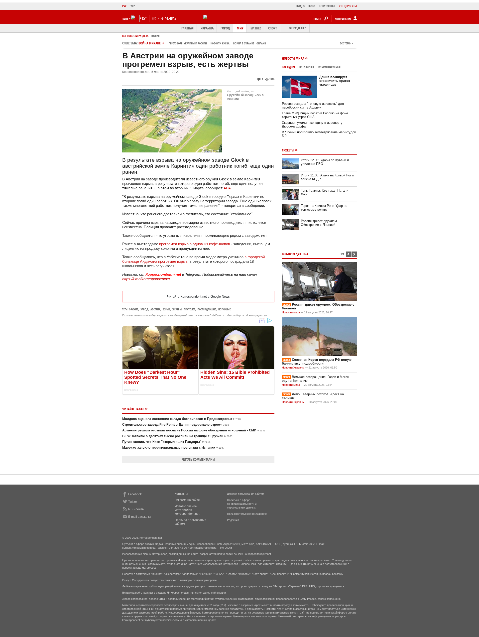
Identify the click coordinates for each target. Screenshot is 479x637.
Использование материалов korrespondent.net (187, 510)
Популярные (306, 67)
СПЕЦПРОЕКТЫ (348, 6)
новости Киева (220, 43)
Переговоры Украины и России (188, 43)
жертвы (177, 309)
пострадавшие (207, 309)
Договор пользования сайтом (245, 493)
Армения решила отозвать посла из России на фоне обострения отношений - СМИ (193, 430)
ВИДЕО (300, 6)
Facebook (135, 494)
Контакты (181, 494)
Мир (240, 28)
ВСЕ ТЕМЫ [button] (345, 43)
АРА (227, 188)
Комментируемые (329, 67)
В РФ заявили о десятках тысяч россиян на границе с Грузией (177, 436)
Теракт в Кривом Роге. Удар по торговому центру (324, 207)
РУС (124, 6)
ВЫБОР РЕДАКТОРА (295, 254)
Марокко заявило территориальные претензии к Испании (173, 447)
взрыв (166, 309)
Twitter (132, 502)
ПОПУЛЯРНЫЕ (327, 6)
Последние (288, 67)
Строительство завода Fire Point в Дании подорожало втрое (175, 424)
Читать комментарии (198, 459)
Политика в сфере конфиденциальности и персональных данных (241, 504)
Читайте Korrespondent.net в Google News (198, 296)
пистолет (189, 309)
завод (144, 309)
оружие (133, 309)
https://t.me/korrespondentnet (146, 279)
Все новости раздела (135, 36)
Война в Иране (202, 43)
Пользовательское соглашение (247, 513)
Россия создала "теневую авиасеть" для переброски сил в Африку (313, 105)
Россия (155, 36)
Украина (207, 28)
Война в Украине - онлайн (249, 43)
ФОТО (311, 6)
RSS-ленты (136, 509)
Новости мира (293, 58)
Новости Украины (293, 367)
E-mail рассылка (139, 516)
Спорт (272, 28)
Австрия (155, 309)
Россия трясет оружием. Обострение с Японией (319, 223)
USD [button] (154, 18)
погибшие (224, 309)
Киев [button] (125, 18)
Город (225, 28)
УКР (132, 6)
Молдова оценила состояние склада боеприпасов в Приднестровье (181, 419)
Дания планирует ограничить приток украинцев (334, 80)
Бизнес (255, 28)
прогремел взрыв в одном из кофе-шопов (194, 244)
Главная (187, 28)
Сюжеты (288, 150)
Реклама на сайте (187, 500)
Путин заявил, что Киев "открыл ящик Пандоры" (166, 442)
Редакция (233, 519)
